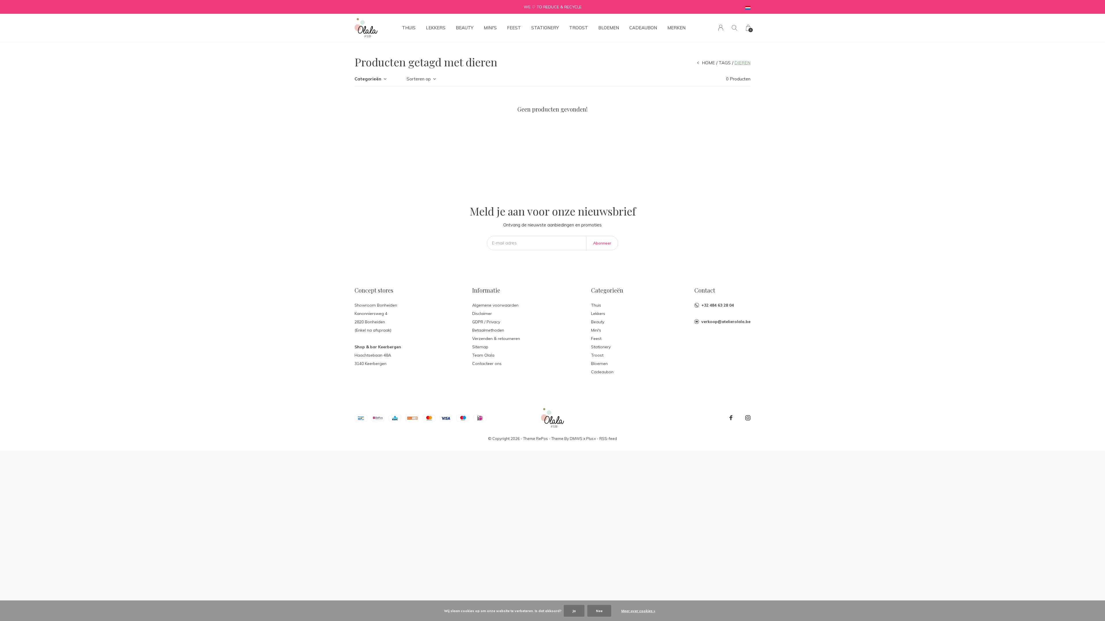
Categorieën (368, 79)
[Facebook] (730, 418)
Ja (574, 611)
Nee (599, 611)
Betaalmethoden (488, 330)
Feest (514, 27)
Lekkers (435, 27)
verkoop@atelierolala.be (725, 321)
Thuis (409, 27)
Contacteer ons (487, 363)
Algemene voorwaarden (495, 305)
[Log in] (720, 27)
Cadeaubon (643, 27)
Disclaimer (482, 313)
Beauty (464, 27)
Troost (578, 27)
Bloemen (608, 27)
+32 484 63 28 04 (717, 305)
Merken (676, 27)
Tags (725, 63)
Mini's (490, 27)
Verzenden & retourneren (496, 338)
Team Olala (483, 355)
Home (708, 63)
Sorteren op (419, 79)
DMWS (576, 438)
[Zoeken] (734, 27)
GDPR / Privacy (486, 321)
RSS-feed (608, 438)
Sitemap (480, 346)
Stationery (545, 27)
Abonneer (602, 243)
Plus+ (591, 438)
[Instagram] (747, 418)
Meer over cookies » (638, 611)
